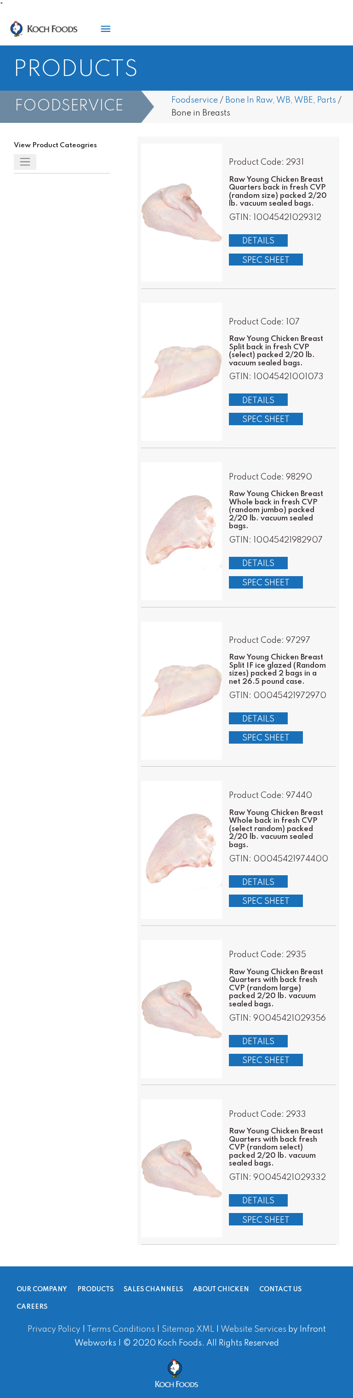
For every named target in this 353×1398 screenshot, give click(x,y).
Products (95, 1290)
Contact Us (280, 1290)
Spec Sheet (266, 260)
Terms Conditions (121, 1329)
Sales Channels (153, 1290)
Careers (32, 1307)
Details (258, 241)
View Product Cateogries (55, 145)
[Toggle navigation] (25, 162)
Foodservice (194, 100)
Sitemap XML (188, 1329)
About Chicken (221, 1290)
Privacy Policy (54, 1329)
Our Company (42, 1290)
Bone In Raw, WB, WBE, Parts (280, 100)
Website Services (253, 1329)
